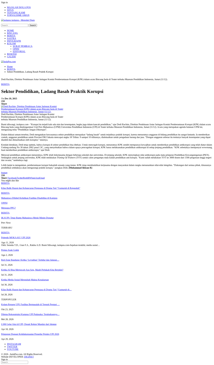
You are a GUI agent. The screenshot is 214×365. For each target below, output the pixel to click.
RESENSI (12, 54)
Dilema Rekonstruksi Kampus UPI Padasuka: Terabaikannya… (30, 314)
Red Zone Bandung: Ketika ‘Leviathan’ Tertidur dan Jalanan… (30, 260)
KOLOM (11, 43)
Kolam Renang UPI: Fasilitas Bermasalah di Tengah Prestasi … (30, 304)
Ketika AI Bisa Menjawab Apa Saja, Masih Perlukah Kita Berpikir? (32, 270)
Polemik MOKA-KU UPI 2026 (15, 237)
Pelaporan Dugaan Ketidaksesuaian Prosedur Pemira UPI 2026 (30, 334)
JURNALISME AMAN (18, 15)
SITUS (10, 10)
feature (4, 172)
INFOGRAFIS (14, 41)
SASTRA (11, 38)
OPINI (16, 49)
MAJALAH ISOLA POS (19, 7)
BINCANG (12, 33)
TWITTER (12, 346)
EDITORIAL (19, 51)
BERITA (11, 35)
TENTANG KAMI (16, 12)
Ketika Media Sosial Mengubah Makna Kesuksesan (25, 279)
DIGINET (29, 357)
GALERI (11, 56)
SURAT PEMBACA (22, 46)
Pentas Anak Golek (10, 250)
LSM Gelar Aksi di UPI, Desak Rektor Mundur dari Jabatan (28, 324)
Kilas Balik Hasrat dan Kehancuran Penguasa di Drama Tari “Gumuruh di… (36, 289)
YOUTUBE (12, 349)
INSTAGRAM (14, 344)
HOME (10, 30)
